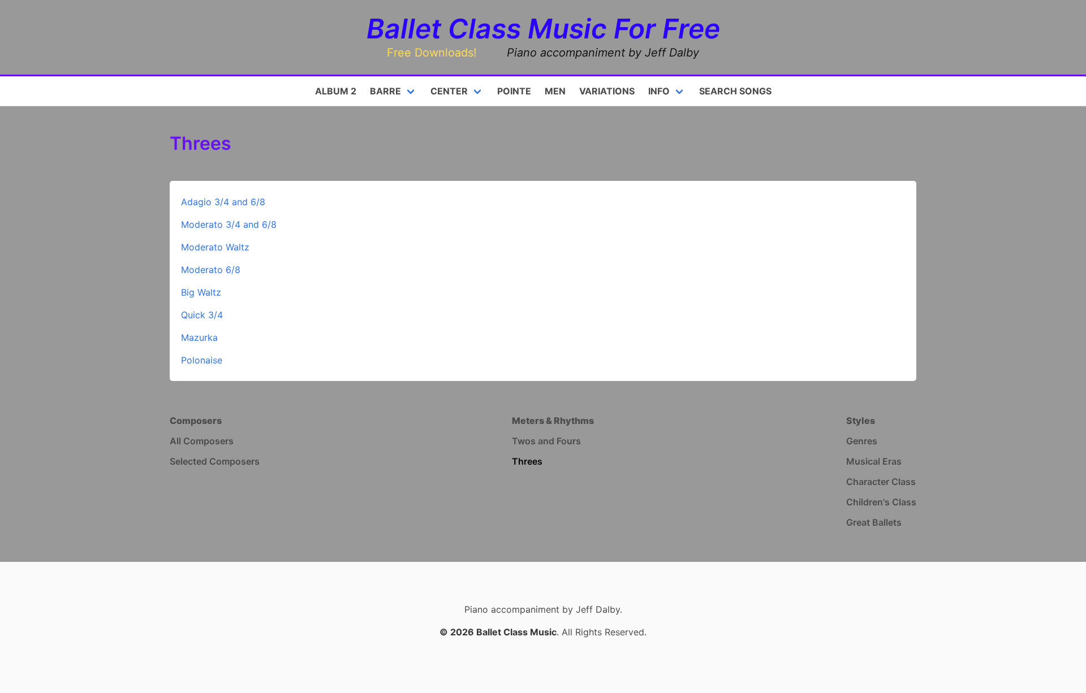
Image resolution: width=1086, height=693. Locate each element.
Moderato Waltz (215, 247)
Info (659, 91)
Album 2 (335, 91)
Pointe (514, 91)
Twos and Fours (546, 441)
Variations (607, 91)
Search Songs (735, 91)
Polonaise (201, 360)
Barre (385, 91)
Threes (527, 461)
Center (449, 91)
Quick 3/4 (202, 314)
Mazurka (199, 337)
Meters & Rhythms (553, 420)
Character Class (881, 481)
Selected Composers (215, 461)
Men (555, 91)
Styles (860, 420)
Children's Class (881, 502)
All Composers (202, 441)
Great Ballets (874, 522)
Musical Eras (874, 461)
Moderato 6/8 (210, 269)
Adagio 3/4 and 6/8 (223, 201)
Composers (196, 420)
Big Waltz (201, 292)
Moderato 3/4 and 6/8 (229, 224)
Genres (861, 441)
